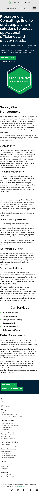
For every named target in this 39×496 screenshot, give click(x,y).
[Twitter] (11, 490)
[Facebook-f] (30, 490)
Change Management (10, 326)
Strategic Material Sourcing (12, 319)
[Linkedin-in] (24, 490)
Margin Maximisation (10, 316)
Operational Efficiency (10, 323)
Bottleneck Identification (11, 330)
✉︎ (24, 8)
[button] (34, 8)
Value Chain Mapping (10, 313)
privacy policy (22, 486)
